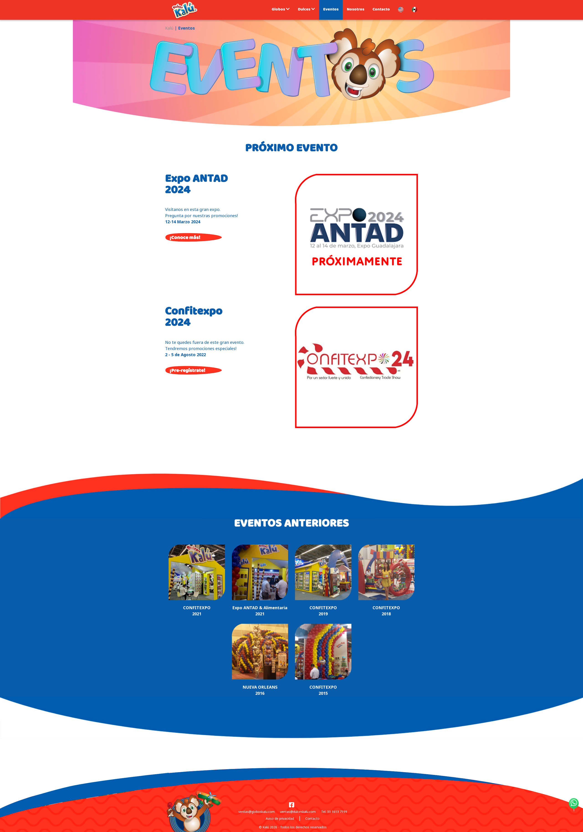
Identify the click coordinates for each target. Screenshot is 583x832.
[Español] (414, 10)
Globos (279, 10)
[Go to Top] (578, 820)
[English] (401, 10)
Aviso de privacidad (280, 818)
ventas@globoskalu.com (256, 811)
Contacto (381, 10)
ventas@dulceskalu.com (298, 811)
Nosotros (355, 10)
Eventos (331, 10)
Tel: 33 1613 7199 (334, 811)
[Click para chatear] (574, 804)
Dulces (304, 10)
